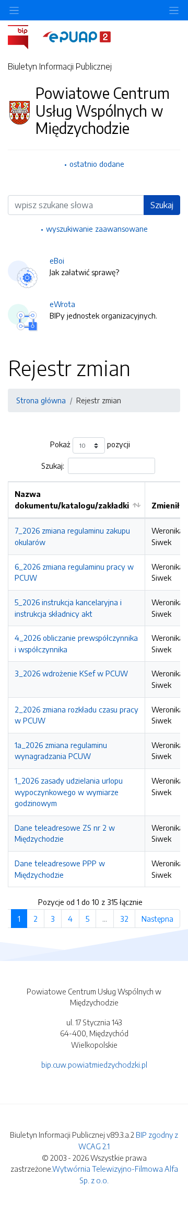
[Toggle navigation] (174, 10)
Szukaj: (52, 465)
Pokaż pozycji (90, 444)
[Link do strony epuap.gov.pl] (77, 36)
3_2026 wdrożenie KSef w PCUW (71, 673)
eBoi (57, 260)
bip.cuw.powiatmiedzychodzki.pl (94, 1064)
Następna (157, 918)
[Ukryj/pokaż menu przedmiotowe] (14, 10)
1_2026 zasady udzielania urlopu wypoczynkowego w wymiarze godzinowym (69, 792)
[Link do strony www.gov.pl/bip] (24, 36)
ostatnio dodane (96, 163)
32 (124, 918)
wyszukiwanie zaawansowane (97, 228)
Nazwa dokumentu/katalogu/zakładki (72, 499)
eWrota (62, 304)
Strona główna (41, 400)
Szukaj (161, 205)
